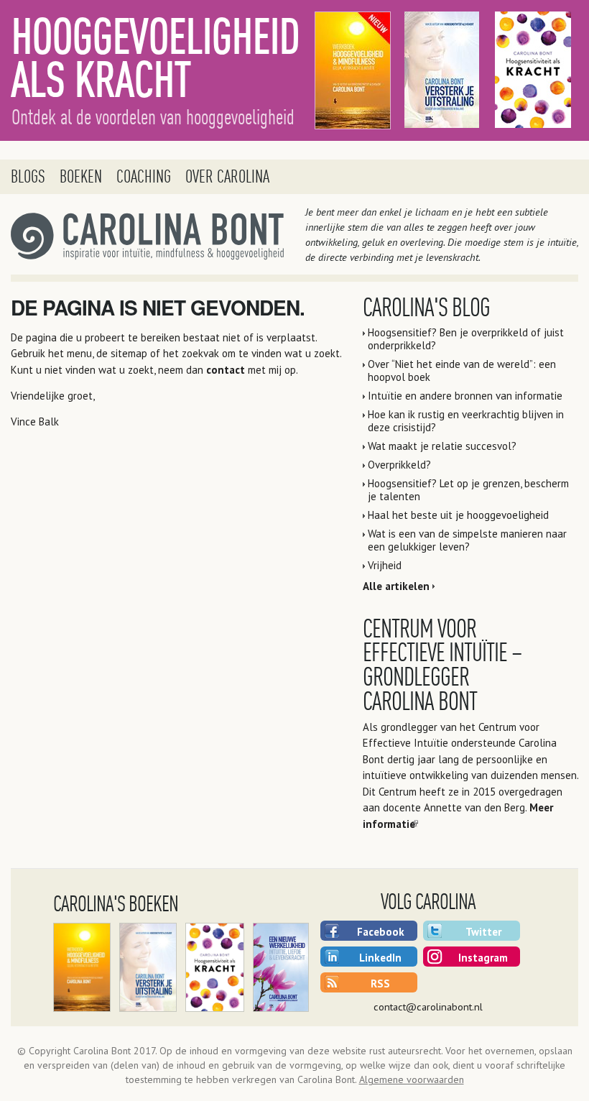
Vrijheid (385, 565)
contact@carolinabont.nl (428, 1006)
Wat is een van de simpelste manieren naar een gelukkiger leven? (467, 540)
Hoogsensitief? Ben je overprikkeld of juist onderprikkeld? (466, 339)
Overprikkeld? (399, 464)
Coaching (143, 176)
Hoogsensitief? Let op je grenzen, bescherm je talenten (468, 489)
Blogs (28, 176)
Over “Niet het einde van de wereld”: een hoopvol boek (462, 370)
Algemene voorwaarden (411, 1079)
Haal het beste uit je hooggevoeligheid (458, 515)
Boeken (81, 176)
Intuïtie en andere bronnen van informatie (465, 395)
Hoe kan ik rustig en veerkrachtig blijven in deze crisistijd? (466, 420)
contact (225, 370)
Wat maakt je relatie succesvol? (442, 446)
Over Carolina (227, 176)
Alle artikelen (396, 586)
